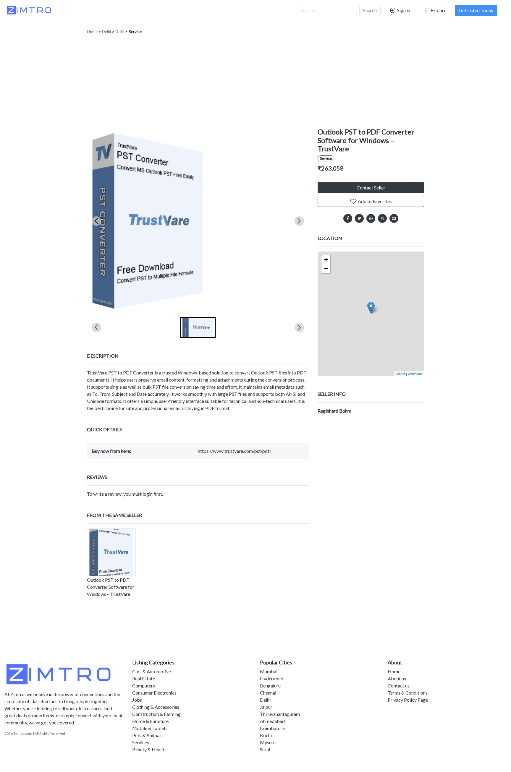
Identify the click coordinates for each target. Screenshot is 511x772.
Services (140, 742)
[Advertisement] (255, 83)
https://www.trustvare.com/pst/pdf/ (234, 451)
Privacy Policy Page (408, 700)
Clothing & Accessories (155, 707)
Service (135, 31)
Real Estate (143, 678)
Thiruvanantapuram (280, 714)
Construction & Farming (156, 714)
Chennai (268, 692)
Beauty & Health (149, 749)
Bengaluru (270, 685)
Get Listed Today (476, 10)
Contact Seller (371, 187)
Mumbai (268, 671)
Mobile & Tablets (150, 728)
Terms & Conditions (408, 692)
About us (397, 678)
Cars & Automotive (151, 671)
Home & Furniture (150, 721)
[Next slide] (299, 221)
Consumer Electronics (154, 692)
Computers (143, 685)
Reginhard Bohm (334, 410)
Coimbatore (272, 728)
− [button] (326, 268)
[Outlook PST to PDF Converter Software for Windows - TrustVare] (111, 552)
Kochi (266, 735)
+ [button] (326, 259)
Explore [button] (438, 10)
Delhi (106, 31)
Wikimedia (415, 373)
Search (370, 10)
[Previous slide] (96, 221)
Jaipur (266, 707)
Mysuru (268, 742)
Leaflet (400, 373)
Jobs (137, 700)
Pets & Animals (147, 735)
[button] (198, 327)
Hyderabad (271, 678)
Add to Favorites (374, 201)
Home (92, 31)
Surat (265, 749)
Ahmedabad (272, 721)
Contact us (399, 685)
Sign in (403, 10)
